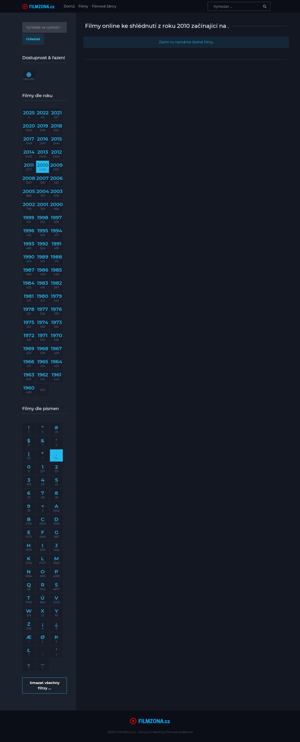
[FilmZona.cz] (38, 6)
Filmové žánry (104, 6)
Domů (70, 6)
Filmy (83, 6)
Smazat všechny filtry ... (45, 685)
